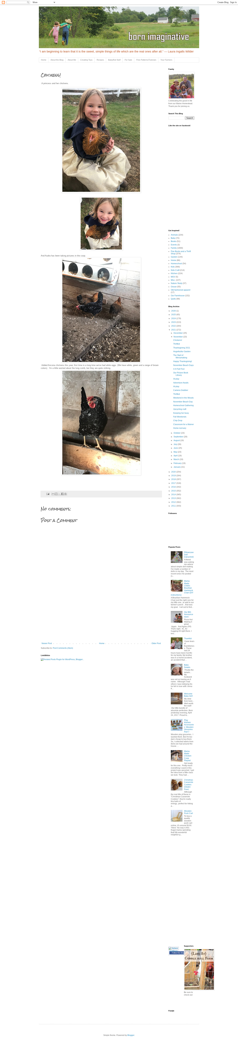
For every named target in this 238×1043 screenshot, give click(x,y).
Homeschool (176, 263)
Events (174, 245)
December (178, 333)
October (177, 433)
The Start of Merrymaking (180, 356)
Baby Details (187, 666)
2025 (173, 314)
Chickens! (177, 340)
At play (176, 379)
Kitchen (174, 273)
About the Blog (57, 60)
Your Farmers (166, 60)
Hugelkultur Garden (182, 351)
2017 (173, 483)
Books (173, 241)
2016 (173, 487)
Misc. (173, 280)
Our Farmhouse (178, 295)
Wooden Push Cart (188, 812)
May (176, 452)
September (179, 437)
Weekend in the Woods (183, 398)
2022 (173, 326)
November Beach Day (183, 402)
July (176, 444)
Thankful (188, 638)
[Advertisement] (101, 618)
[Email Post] (48, 494)
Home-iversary (179, 428)
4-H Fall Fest (178, 369)
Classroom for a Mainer (183, 424)
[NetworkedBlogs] (174, 951)
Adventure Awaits (180, 383)
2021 (173, 330)
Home (43, 60)
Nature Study (176, 283)
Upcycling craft (179, 409)
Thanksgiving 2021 (181, 348)
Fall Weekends (179, 417)
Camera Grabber (180, 390)
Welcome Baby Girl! (188, 695)
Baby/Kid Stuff (114, 60)
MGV (173, 277)
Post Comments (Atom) (63, 648)
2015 (173, 491)
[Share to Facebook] (62, 494)
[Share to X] (59, 494)
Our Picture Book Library (180, 374)
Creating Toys (86, 60)
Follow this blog (178, 953)
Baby (173, 238)
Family (174, 248)
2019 (173, 475)
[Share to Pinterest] (65, 494)
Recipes (100, 60)
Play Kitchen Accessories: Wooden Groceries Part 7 (189, 726)
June (176, 448)
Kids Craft (175, 270)
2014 (173, 494)
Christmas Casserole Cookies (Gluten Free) (188, 784)
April (176, 456)
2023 (173, 322)
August (177, 440)
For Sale (128, 60)
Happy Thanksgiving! (182, 361)
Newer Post (47, 643)
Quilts (173, 299)
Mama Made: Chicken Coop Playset (187, 756)
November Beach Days (183, 365)
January (177, 467)
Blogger (130, 1035)
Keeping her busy (181, 413)
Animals (174, 235)
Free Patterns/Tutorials (146, 60)
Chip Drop (177, 420)
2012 (173, 502)
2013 (173, 498)
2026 (173, 311)
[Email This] (53, 494)
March (177, 459)
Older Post (156, 643)
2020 (173, 472)
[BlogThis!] (56, 494)
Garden (174, 257)
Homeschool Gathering (183, 405)
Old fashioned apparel (180, 290)
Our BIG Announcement (188, 614)
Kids (173, 267)
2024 (173, 318)
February (178, 463)
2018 (173, 479)
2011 (173, 506)
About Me (72, 60)
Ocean (174, 287)
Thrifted (176, 344)
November (178, 337)
